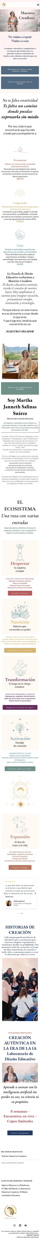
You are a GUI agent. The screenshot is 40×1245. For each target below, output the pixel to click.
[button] (38, 5)
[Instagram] (14, 1225)
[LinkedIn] (20, 1225)
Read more (9, 897)
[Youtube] (25, 1225)
